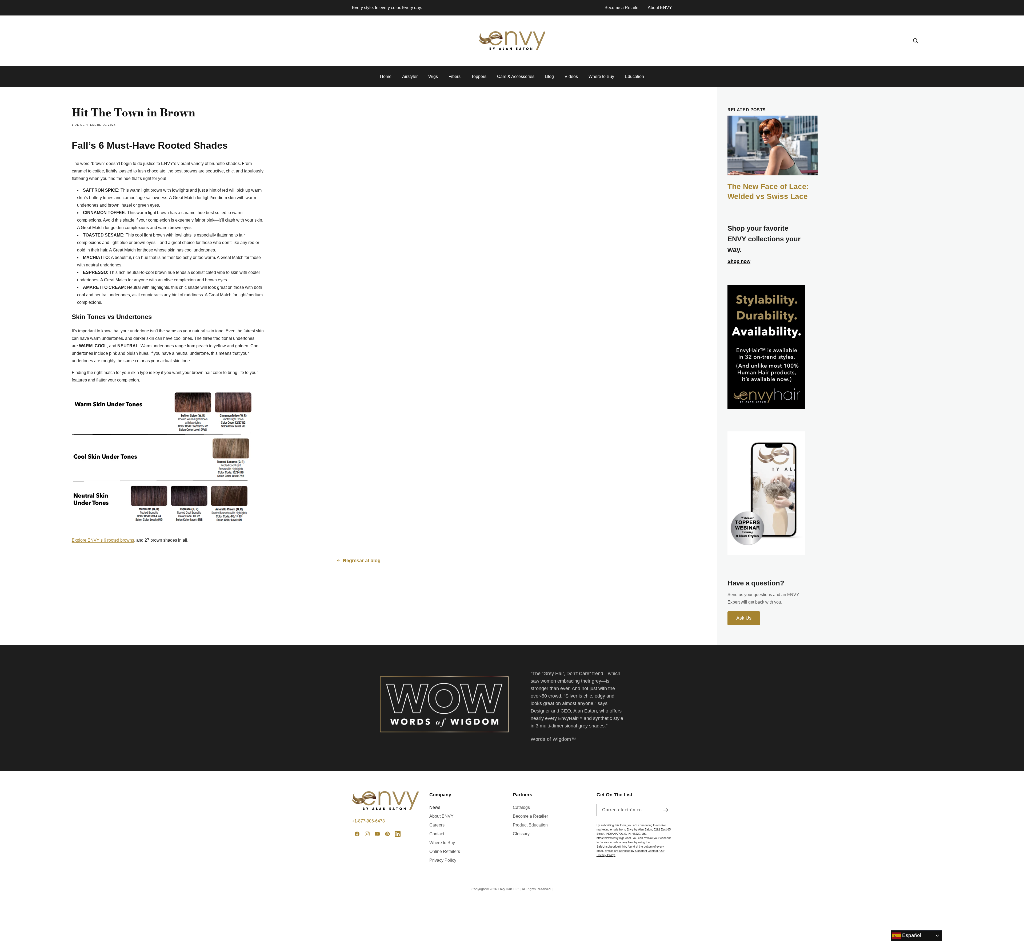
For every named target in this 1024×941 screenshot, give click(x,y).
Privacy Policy (442, 860)
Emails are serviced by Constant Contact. (632, 850)
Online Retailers (444, 851)
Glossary (521, 834)
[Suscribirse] (666, 810)
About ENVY (660, 7)
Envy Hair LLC (508, 889)
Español (911, 935)
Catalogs (521, 807)
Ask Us (743, 618)
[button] (916, 41)
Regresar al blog (362, 560)
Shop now (738, 261)
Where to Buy (442, 842)
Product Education (530, 825)
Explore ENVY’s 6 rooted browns (103, 540)
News (434, 807)
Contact (436, 834)
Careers (437, 825)
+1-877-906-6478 (368, 821)
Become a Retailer (622, 7)
